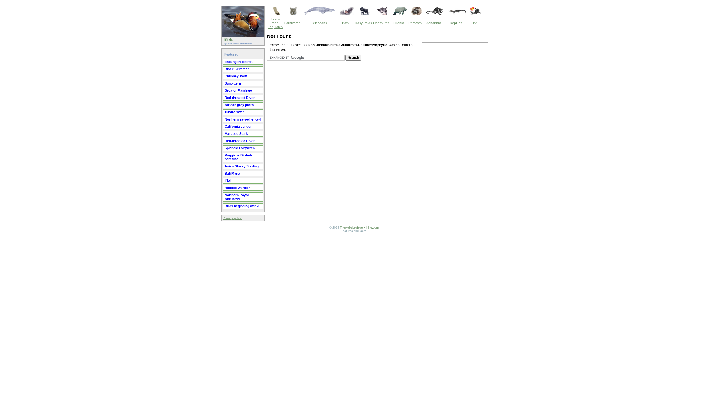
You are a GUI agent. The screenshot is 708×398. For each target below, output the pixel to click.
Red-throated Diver (240, 98)
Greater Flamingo (238, 91)
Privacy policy (232, 218)
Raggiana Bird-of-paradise (238, 157)
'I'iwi (228, 181)
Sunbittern (233, 83)
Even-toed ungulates (275, 23)
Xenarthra (433, 23)
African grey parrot (240, 105)
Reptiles (456, 23)
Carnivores (292, 23)
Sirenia (398, 23)
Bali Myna (232, 174)
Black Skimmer (237, 69)
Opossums (381, 23)
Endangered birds (239, 62)
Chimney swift (236, 76)
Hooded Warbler (237, 188)
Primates (415, 23)
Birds (228, 39)
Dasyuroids (363, 23)
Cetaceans (319, 23)
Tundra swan (234, 112)
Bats (345, 23)
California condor (238, 127)
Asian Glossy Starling (242, 166)
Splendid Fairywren (240, 148)
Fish (474, 23)
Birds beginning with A (242, 206)
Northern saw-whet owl (243, 119)
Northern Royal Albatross (237, 197)
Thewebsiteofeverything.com (359, 227)
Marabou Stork (236, 134)
